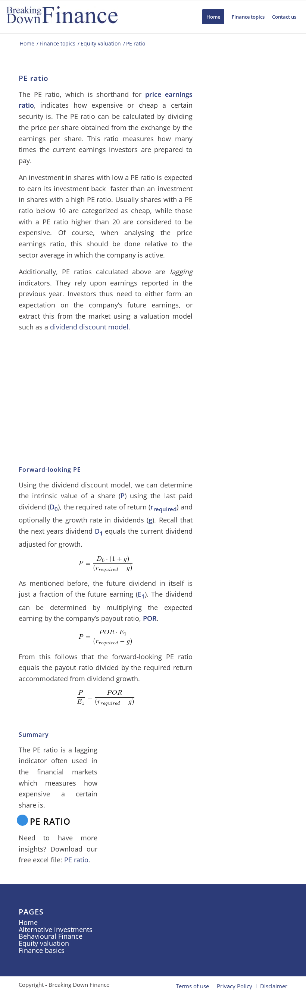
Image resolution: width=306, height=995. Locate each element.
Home (28, 922)
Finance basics (42, 950)
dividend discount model (89, 326)
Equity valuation (44, 943)
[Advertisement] (106, 390)
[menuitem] (213, 16)
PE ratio (76, 859)
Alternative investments (56, 929)
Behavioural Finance (50, 936)
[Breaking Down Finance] (62, 16)
